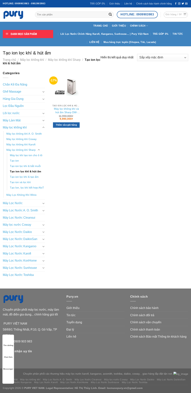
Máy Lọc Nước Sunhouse (20, 267)
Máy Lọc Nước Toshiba (18, 274)
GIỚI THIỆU (119, 25)
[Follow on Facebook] (176, 3)
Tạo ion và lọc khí (20, 182)
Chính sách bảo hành (144, 308)
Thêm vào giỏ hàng (66, 125)
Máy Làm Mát (12, 120)
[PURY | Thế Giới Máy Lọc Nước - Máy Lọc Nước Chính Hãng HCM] (16, 14)
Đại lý (70, 329)
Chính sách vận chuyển (145, 322)
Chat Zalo (8, 357)
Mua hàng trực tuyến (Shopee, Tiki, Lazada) (130, 42)
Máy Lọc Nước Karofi (17, 253)
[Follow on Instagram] (179, 3)
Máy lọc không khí (32, 59)
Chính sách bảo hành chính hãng (154, 3)
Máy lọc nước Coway (17, 224)
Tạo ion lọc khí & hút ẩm (25, 171)
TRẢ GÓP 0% (97, 3)
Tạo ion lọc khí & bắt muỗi (25, 166)
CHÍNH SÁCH (137, 25)
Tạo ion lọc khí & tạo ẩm (24, 176)
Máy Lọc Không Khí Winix (21, 194)
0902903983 (38, 3)
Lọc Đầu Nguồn (13, 105)
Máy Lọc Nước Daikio (17, 231)
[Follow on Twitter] (183, 3)
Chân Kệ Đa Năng (15, 84)
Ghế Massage (12, 91)
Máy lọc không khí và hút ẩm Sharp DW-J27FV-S (66, 111)
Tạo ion (14, 160)
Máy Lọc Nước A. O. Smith (20, 210)
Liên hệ (128, 3)
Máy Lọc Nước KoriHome (20, 260)
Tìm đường (8, 345)
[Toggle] (43, 91)
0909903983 (22, 3)
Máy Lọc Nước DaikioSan (20, 239)
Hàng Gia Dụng (13, 98)
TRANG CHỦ (100, 25)
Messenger (8, 369)
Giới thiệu (114, 3)
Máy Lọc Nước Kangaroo (19, 246)
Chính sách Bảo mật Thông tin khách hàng (158, 336)
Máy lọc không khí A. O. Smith (24, 133)
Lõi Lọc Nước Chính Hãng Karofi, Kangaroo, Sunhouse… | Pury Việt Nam (104, 34)
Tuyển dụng (74, 322)
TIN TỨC (178, 34)
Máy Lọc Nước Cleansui (19, 217)
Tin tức (71, 315)
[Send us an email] (186, 3)
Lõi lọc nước (11, 113)
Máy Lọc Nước (13, 203)
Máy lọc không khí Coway (21, 139)
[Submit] (110, 15)
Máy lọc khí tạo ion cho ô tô (26, 155)
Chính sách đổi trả (142, 315)
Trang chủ (9, 59)
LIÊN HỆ (94, 42)
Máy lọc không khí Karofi (20, 144)
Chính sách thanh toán (145, 329)
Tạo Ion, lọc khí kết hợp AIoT (27, 187)
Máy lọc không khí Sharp (64, 59)
